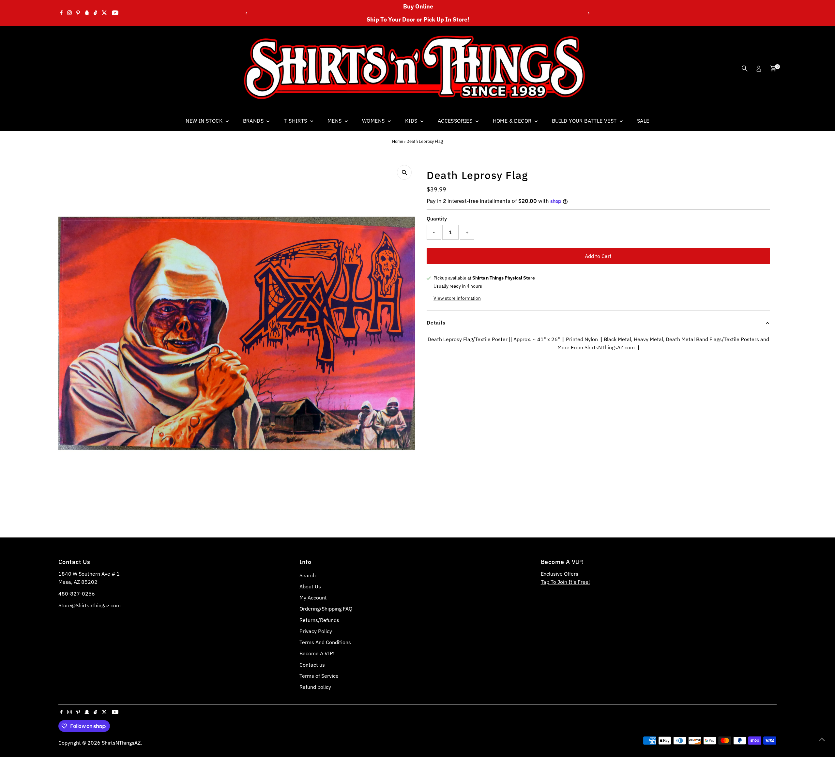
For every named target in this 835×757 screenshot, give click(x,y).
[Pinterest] (78, 13)
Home (397, 141)
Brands (254, 120)
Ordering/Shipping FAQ (325, 608)
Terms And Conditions (325, 642)
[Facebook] (61, 13)
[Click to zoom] (404, 172)
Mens (335, 120)
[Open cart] (773, 68)
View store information (457, 298)
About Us (310, 586)
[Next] (588, 13)
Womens (374, 120)
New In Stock (205, 120)
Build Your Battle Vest (585, 120)
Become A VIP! (317, 653)
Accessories (456, 120)
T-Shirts (296, 120)
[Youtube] (115, 13)
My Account (313, 597)
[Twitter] (104, 13)
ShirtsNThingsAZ (121, 742)
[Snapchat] (87, 13)
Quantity (437, 218)
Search (307, 575)
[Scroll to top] (821, 739)
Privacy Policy (315, 631)
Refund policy (315, 687)
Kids (412, 120)
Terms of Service (319, 676)
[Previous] (246, 13)
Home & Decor (513, 120)
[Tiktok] (95, 13)
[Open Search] (745, 68)
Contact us (312, 664)
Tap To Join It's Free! (565, 582)
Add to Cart (598, 256)
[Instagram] (69, 13)
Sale (643, 120)
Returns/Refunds (319, 620)
